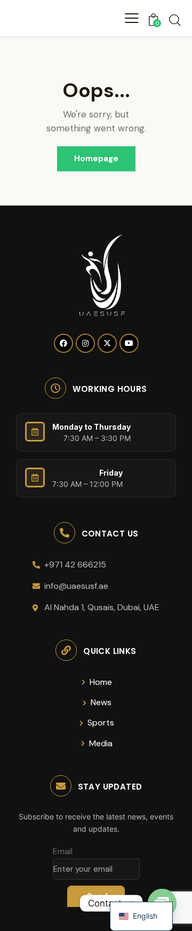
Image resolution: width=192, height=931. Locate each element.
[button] (132, 18)
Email (63, 851)
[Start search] (175, 20)
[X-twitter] (107, 343)
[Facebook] (63, 343)
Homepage (96, 158)
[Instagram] (85, 343)
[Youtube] (129, 343)
